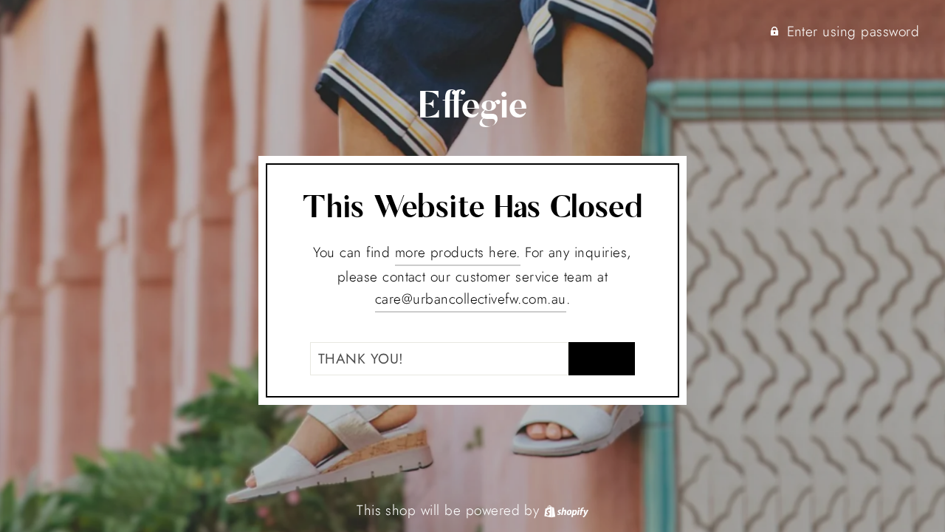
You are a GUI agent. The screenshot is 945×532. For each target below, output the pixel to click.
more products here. (457, 252)
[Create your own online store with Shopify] (566, 510)
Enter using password (853, 31)
